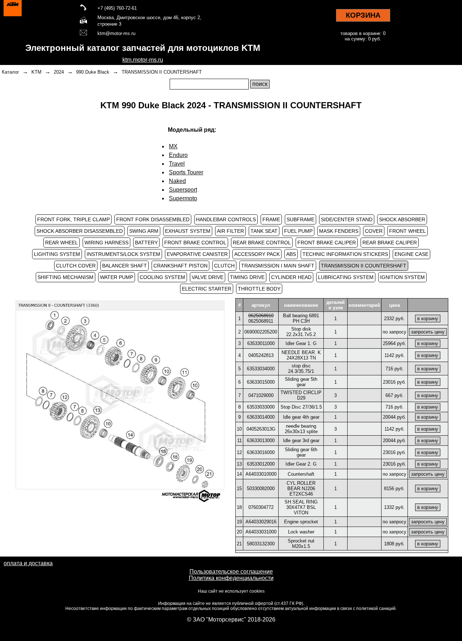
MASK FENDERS (338, 231)
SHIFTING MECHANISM (65, 277)
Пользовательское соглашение (231, 571)
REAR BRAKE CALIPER (389, 242)
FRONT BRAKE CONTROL (195, 242)
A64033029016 (260, 521)
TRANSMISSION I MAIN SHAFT (277, 266)
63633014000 (261, 417)
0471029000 (261, 395)
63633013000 (261, 440)
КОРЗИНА (363, 15)
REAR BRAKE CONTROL (262, 242)
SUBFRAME (300, 219)
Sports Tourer (186, 172)
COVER (374, 231)
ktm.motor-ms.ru (142, 60)
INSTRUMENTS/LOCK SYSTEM (123, 254)
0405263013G (261, 429)
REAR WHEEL (61, 242)
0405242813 (261, 355)
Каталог (10, 72)
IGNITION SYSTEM (402, 277)
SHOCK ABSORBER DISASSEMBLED (79, 231)
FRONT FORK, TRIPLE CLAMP (73, 219)
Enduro (178, 155)
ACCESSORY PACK (257, 254)
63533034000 (261, 368)
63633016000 (261, 452)
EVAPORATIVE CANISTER (197, 254)
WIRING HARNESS (106, 242)
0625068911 (260, 321)
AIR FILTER (230, 231)
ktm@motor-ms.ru (116, 33)
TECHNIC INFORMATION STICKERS (345, 254)
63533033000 (261, 407)
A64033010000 (260, 474)
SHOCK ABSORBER (402, 219)
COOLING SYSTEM (162, 277)
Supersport (183, 190)
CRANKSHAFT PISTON (180, 266)
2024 (59, 72)
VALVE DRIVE (207, 277)
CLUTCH (224, 266)
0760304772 (261, 507)
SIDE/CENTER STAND (346, 219)
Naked (177, 181)
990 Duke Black (92, 72)
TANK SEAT (264, 231)
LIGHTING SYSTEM (57, 254)
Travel (177, 164)
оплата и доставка (28, 563)
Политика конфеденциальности (231, 578)
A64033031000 (260, 532)
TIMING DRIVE (247, 277)
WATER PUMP (116, 277)
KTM (36, 72)
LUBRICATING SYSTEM (346, 277)
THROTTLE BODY (259, 289)
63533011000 (261, 343)
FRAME (271, 219)
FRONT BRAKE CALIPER (326, 242)
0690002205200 (260, 332)
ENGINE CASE (411, 254)
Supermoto (183, 198)
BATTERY (146, 242)
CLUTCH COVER (76, 266)
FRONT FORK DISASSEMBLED (152, 219)
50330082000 (261, 488)
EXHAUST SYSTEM (187, 231)
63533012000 (261, 464)
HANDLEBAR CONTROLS (226, 219)
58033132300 (261, 543)
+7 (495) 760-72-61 (117, 8)
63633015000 (261, 382)
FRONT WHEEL (407, 231)
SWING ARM (143, 231)
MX (173, 146)
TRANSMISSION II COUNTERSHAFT (162, 72)
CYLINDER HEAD (291, 277)
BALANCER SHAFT (124, 266)
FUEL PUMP (298, 231)
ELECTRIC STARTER (206, 289)
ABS (291, 254)
